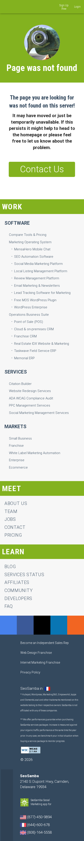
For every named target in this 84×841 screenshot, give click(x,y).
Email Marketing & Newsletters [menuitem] (37, 286)
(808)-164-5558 (39, 832)
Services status (24, 574)
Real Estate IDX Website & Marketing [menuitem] (41, 344)
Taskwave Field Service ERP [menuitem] (35, 351)
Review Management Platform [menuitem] (36, 278)
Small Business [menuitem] (20, 438)
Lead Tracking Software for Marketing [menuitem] (42, 293)
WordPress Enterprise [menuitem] (30, 307)
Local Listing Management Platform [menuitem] (40, 271)
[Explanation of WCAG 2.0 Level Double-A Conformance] (31, 750)
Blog (10, 566)
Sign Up (64, 5)
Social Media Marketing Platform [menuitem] (38, 264)
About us (15, 503)
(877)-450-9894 (39, 817)
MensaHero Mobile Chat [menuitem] (32, 249)
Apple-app (58, 804)
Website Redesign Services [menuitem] (30, 391)
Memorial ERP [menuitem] (24, 358)
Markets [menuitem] (15, 426)
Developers (18, 598)
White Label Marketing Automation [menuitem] (34, 453)
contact (15, 527)
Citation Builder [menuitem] (20, 384)
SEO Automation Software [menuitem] (33, 257)
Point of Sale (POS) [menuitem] (28, 322)
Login (77, 6)
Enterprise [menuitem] (16, 460)
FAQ (8, 606)
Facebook (25, 625)
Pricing (13, 535)
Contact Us (42, 169)
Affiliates (16, 582)
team (10, 511)
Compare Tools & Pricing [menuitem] (27, 235)
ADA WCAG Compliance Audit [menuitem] (31, 398)
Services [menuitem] (15, 372)
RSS (75, 625)
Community (18, 590)
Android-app (54, 804)
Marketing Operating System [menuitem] (30, 242)
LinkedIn (58, 625)
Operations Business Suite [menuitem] (29, 315)
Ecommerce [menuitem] (18, 467)
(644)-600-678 (38, 824)
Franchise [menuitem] (16, 446)
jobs (10, 519)
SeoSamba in (31, 688)
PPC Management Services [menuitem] (29, 405)
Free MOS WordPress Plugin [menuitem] (35, 300)
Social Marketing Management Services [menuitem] (39, 413)
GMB (8, 625)
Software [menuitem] (17, 223)
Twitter (42, 625)
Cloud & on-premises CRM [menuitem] (34, 329)
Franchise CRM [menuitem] (25, 336)
